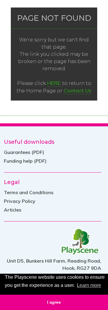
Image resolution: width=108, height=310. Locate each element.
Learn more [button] (89, 285)
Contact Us (78, 90)
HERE (54, 83)
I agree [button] (54, 302)
